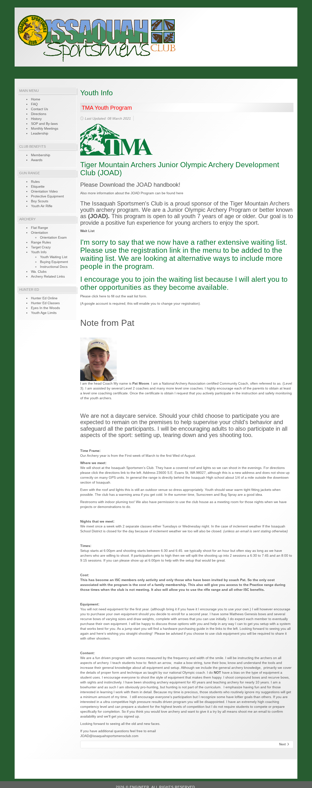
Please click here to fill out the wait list (109, 296)
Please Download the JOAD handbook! (130, 184)
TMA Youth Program (107, 108)
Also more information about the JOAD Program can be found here (131, 193)
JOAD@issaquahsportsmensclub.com (109, 736)
